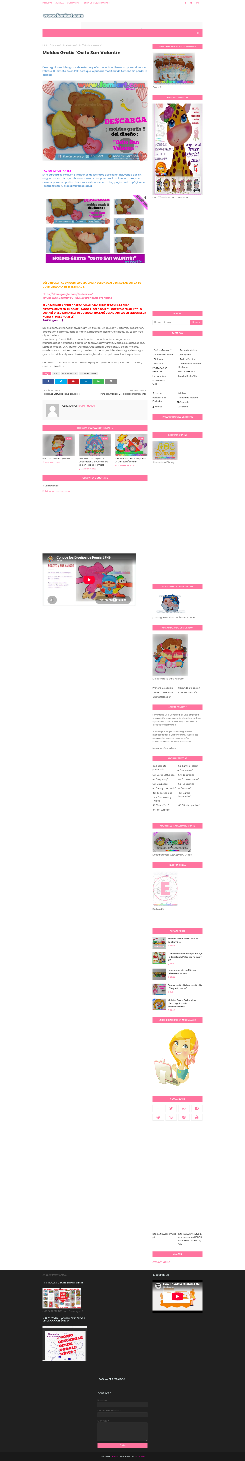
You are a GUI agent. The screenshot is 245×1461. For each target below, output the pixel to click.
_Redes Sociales (187, 350)
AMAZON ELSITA (161, 1261)
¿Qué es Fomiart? (162, 350)
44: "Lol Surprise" (161, 809)
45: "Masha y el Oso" (189, 805)
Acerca (60, 2)
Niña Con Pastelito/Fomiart (56, 458)
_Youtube (157, 363)
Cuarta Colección (188, 692)
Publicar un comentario (56, 491)
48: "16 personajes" (162, 793)
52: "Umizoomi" (160, 784)
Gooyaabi (140, 1456)
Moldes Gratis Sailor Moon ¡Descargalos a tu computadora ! (182, 1003)
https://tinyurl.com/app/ (164, 1235)
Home (158, 393)
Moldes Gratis (69, 373)
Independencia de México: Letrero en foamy (182, 972)
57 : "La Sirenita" (186, 775)
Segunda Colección (189, 687)
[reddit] (197, 1108)
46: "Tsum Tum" (160, 805)
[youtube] (197, 1117)
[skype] (171, 1117)
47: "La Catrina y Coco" (162, 799)
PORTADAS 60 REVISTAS (159, 370)
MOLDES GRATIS (186, 371)
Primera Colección (162, 687)
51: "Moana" (184, 788)
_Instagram (184, 354)
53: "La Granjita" (186, 784)
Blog (115, 1456)
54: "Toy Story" (160, 779)
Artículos (183, 406)
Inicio (45, 45)
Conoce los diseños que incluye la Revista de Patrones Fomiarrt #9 (185, 957)
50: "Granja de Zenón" (164, 788)
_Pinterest (158, 359)
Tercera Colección (162, 692)
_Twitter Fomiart (187, 359)
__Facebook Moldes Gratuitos (189, 365)
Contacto (73, 2)
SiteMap (182, 393)
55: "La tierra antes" (188, 779)
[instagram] (197, 3)
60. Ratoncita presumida (159, 767)
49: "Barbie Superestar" (184, 794)
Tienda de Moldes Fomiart (96, 2)
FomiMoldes (159, 376)
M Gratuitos (158, 380)
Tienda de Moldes (188, 397)
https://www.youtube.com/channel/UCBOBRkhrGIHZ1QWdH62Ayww (190, 1238)
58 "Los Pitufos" (185, 770)
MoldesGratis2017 (187, 376)
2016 (56, 373)
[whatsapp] (184, 1108)
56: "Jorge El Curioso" (164, 775)
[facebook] (186, 3)
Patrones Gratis (58, 45)
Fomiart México (86, 405)
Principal (47, 2)
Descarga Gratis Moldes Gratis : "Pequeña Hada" (185, 987)
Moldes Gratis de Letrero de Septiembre (183, 940)
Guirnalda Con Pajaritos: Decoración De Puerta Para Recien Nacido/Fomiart (93, 461)
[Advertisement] (95, 530)
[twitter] (191, 3)
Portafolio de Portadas (159, 399)
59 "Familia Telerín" (188, 766)
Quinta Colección (161, 696)
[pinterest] (158, 1117)
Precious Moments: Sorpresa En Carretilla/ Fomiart (130, 460)
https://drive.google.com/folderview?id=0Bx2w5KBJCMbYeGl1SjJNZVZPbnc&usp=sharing (77, 296)
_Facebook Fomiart (163, 354)
